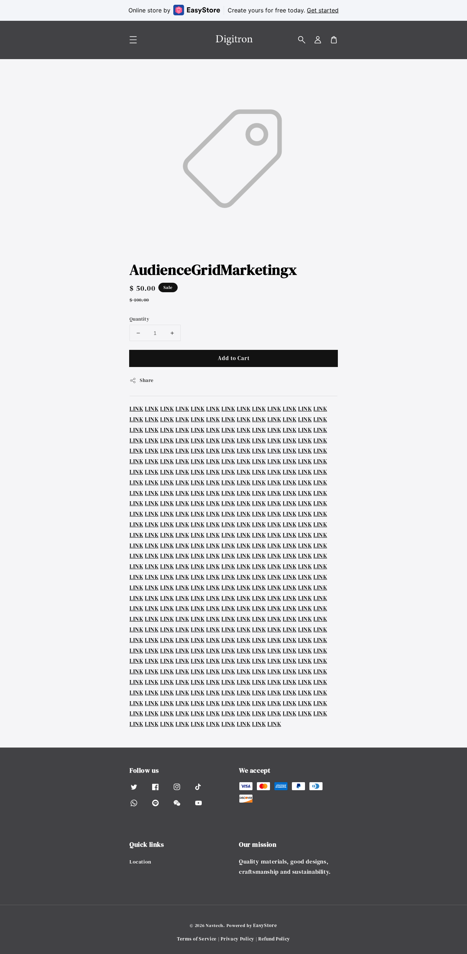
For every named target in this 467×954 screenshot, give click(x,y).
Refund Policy (274, 939)
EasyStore (265, 925)
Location (140, 861)
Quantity (139, 319)
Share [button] (147, 380)
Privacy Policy (237, 939)
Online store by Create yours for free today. (233, 10)
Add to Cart (234, 358)
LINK (136, 409)
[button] (302, 39)
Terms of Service (197, 939)
